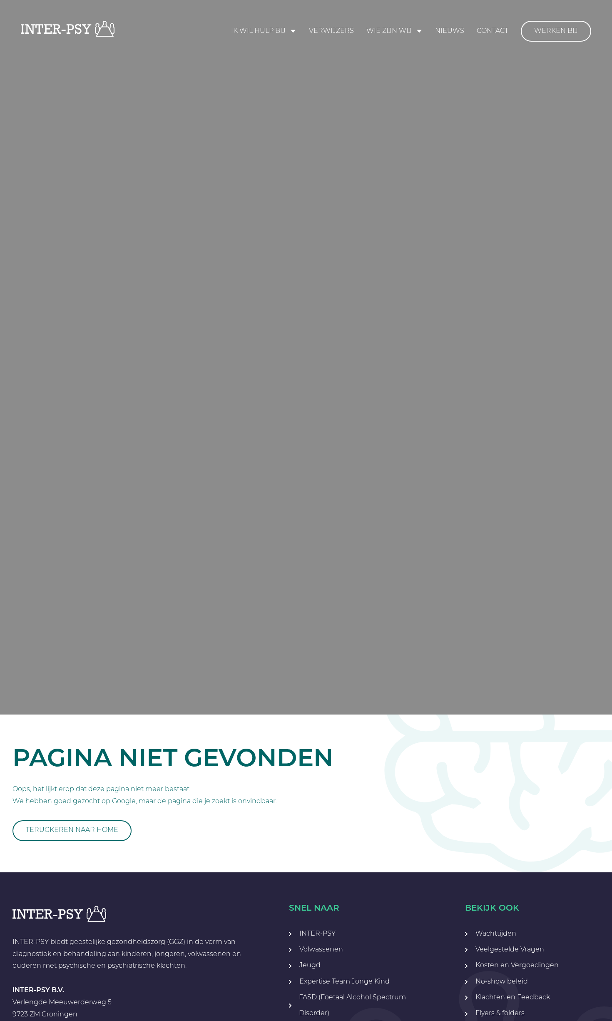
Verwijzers (331, 31)
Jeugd (310, 965)
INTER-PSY (317, 934)
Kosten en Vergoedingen (517, 965)
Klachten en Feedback (512, 997)
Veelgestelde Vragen (509, 949)
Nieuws (449, 31)
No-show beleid (501, 982)
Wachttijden (495, 934)
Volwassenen (321, 949)
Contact (492, 31)
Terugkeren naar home (72, 830)
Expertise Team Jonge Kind (344, 982)
